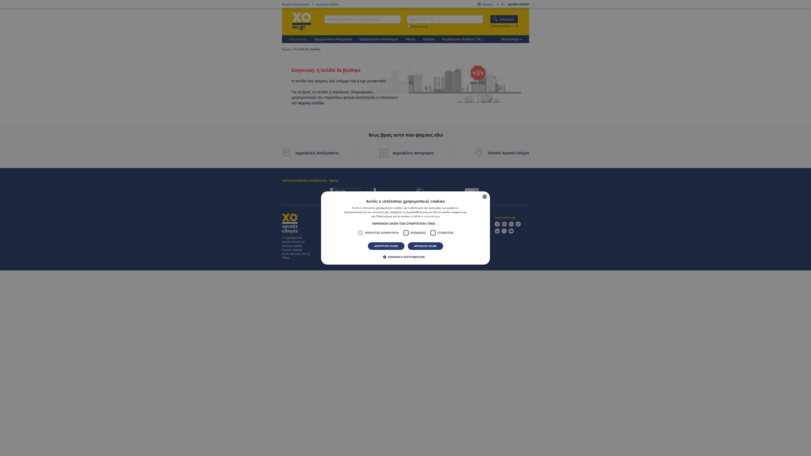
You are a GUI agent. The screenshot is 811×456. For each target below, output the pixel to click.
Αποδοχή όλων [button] (425, 246)
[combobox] (485, 197)
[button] (405, 223)
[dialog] (405, 228)
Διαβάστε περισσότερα (426, 216)
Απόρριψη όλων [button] (386, 246)
